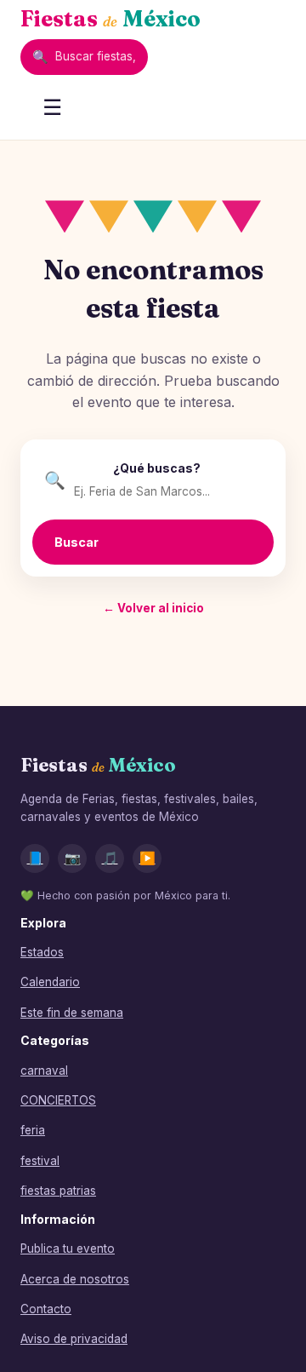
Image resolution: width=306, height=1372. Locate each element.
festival (40, 1161)
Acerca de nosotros (74, 1279)
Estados (42, 952)
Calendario (50, 982)
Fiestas (110, 18)
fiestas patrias (58, 1190)
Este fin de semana (71, 1012)
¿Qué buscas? (157, 468)
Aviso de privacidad (74, 1339)
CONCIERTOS (58, 1100)
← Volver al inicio (153, 608)
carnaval (44, 1070)
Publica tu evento (67, 1248)
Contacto (45, 1309)
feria (32, 1130)
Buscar (76, 542)
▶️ (147, 858)
